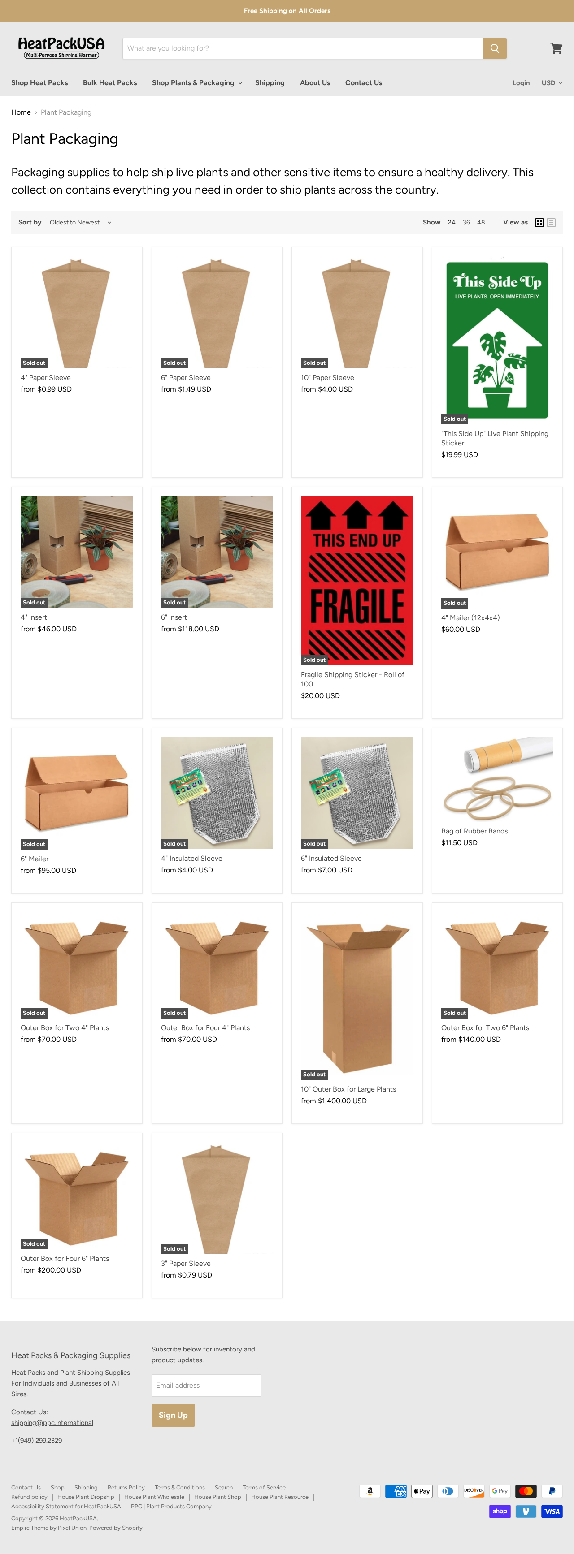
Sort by (30, 222)
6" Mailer (34, 859)
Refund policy (29, 1497)
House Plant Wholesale (154, 1497)
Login (521, 83)
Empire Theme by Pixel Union (49, 1527)
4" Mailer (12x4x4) (470, 617)
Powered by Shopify (116, 1527)
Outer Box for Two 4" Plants (65, 1027)
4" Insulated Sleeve (191, 858)
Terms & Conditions (180, 1487)
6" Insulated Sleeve (331, 858)
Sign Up (173, 1415)
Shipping (270, 82)
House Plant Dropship (85, 1497)
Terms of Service (264, 1487)
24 (452, 222)
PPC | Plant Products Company (171, 1506)
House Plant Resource (280, 1497)
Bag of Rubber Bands (474, 831)
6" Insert (174, 617)
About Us (315, 82)
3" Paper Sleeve (186, 1263)
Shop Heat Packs (39, 82)
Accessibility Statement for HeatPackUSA (66, 1506)
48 (481, 222)
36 (466, 222)
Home (21, 112)
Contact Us (363, 82)
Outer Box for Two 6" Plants (485, 1027)
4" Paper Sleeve (46, 377)
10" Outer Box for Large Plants (348, 1089)
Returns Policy (126, 1487)
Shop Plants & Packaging (194, 82)
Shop (58, 1487)
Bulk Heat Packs (110, 82)
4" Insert (34, 617)
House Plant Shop (217, 1497)
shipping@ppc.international (52, 1423)
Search (224, 1487)
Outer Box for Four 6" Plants (65, 1258)
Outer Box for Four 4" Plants (205, 1027)
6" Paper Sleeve (186, 377)
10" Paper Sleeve (327, 377)
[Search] (495, 48)
